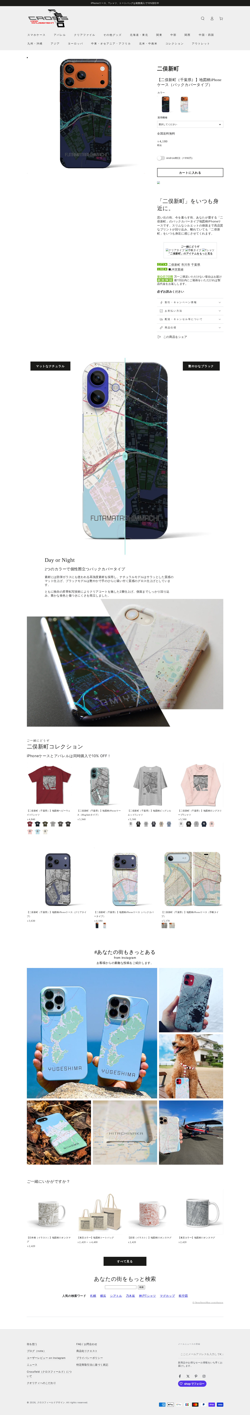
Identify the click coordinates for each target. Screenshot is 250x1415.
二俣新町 (174, 264)
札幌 (93, 1295)
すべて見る (125, 1261)
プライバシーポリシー (89, 1357)
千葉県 (195, 264)
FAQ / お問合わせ (86, 1344)
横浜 (103, 1295)
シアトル (116, 1295)
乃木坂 (130, 1295)
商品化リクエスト (87, 1351)
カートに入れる (190, 172)
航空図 (183, 1295)
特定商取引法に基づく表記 (92, 1364)
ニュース (32, 1364)
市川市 (185, 264)
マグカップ (167, 1295)
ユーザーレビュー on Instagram (46, 1357)
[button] (202, 18)
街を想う (32, 1344)
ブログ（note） (36, 1351)
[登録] (221, 1354)
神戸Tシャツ (147, 1295)
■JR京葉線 (176, 269)
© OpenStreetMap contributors (208, 1302)
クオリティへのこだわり (41, 1383)
